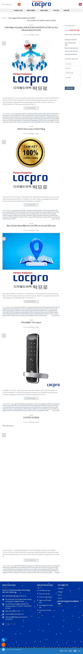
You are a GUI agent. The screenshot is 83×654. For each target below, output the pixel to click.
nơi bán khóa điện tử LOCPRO (31, 315)
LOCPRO (45, 120)
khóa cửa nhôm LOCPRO (23, 117)
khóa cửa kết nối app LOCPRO (24, 405)
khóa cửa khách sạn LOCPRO (32, 212)
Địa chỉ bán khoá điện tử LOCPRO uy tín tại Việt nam (31, 225)
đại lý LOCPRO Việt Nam (20, 404)
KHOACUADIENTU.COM (19, 120)
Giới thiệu (31, 10)
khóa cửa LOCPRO (55, 212)
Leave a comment (56, 218)
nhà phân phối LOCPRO (39, 122)
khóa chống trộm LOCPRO (19, 115)
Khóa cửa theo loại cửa (71, 51)
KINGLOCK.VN (28, 120)
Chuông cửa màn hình (71, 39)
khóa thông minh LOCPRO (44, 118)
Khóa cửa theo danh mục (71, 48)
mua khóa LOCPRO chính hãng (15, 122)
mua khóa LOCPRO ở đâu (27, 122)
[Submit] (19, 4)
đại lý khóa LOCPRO (41, 113)
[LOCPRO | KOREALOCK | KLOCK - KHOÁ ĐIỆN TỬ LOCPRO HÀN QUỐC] (41, 4)
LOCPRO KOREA (31, 417)
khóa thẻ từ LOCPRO (32, 118)
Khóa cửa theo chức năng (70, 44)
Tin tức (56, 10)
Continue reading (31, 108)
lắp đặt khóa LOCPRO (37, 120)
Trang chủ (18, 10)
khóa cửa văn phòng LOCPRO (36, 117)
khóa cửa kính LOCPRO (12, 117)
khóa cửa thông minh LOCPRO (36, 310)
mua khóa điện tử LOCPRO (43, 410)
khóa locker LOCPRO (13, 118)
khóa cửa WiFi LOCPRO (49, 117)
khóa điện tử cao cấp (18, 312)
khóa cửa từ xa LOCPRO (19, 213)
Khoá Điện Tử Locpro (31, 322)
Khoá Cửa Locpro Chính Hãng (31, 129)
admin (37, 34)
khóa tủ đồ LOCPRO (54, 118)
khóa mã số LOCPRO (23, 118)
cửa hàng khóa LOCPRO (31, 113)
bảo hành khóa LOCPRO (20, 113)
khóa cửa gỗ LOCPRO (44, 115)
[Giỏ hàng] (80, 4)
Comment (57, 572)
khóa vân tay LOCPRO (8, 120)
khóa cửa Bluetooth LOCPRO (31, 115)
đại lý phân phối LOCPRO (52, 113)
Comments (57, 122)
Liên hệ (66, 10)
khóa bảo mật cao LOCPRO (32, 404)
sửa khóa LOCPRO (49, 122)
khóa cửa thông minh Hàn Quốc (19, 407)
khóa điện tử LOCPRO (28, 312)
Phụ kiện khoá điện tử (71, 54)
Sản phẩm (44, 10)
